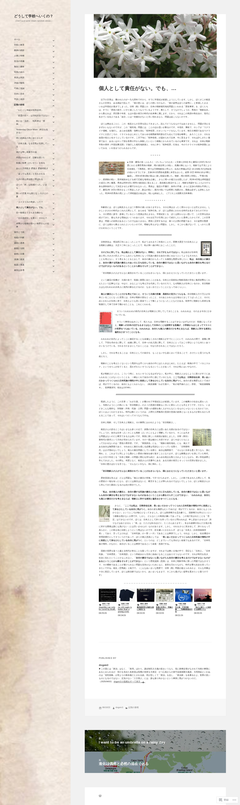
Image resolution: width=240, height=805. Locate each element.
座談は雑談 (19, 77)
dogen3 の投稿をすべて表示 (127, 681)
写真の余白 (19, 72)
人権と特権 (19, 56)
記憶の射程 (19, 104)
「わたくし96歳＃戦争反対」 (29, 110)
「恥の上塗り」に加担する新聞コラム (202, 608)
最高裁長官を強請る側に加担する (145, 608)
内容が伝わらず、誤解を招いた (30, 157)
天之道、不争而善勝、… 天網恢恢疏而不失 (184, 609)
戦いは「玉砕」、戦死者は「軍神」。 (30, 122)
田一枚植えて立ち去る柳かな (29, 212)
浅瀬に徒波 (19, 259)
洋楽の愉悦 (19, 83)
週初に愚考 (19, 243)
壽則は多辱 (19, 270)
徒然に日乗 (19, 254)
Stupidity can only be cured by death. (107, 608)
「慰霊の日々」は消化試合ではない (32, 115)
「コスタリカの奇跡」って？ (29, 202)
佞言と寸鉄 (19, 232)
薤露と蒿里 (19, 265)
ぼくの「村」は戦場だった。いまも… (31, 186)
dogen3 (119, 707)
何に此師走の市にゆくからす (29, 138)
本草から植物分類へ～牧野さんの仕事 (32, 225)
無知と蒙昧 (19, 66)
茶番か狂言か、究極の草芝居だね (164, 608)
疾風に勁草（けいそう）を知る (30, 163)
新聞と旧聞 (19, 248)
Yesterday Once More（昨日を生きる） (32, 131)
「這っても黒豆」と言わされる (30, 174)
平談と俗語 (19, 99)
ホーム (17, 39)
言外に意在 (19, 94)
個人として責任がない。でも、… (31, 207)
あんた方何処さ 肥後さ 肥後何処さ (32, 168)
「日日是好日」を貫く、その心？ (32, 218)
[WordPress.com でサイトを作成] (100, 796)
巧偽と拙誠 (19, 88)
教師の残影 (19, 50)
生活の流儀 (19, 61)
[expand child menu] (53, 40)
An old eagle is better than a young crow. (125, 609)
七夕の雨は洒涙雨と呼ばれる (29, 179)
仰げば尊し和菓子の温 (26, 152)
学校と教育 (19, 45)
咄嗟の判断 (19, 237)
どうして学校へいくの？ (33, 16)
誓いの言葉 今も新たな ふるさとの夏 (32, 195)
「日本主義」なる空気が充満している (32, 145)
